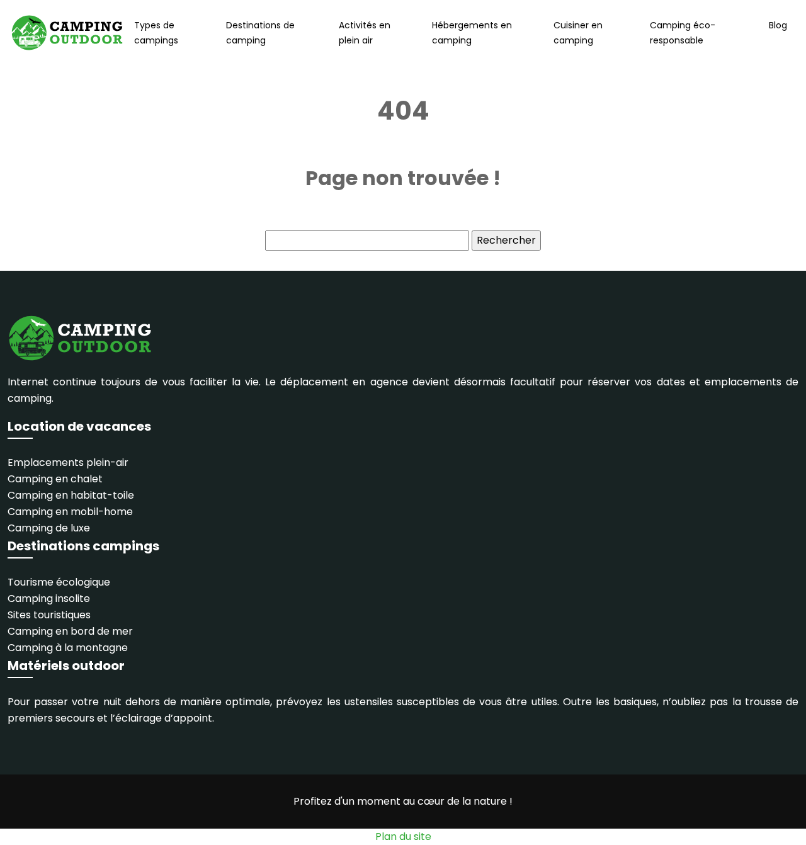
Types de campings (156, 33)
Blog (778, 25)
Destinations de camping (260, 33)
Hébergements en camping (472, 33)
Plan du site (403, 836)
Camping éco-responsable (682, 33)
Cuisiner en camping (578, 33)
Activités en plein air (364, 33)
